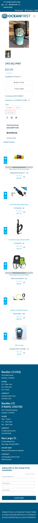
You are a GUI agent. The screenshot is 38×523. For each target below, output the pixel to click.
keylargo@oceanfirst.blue (11, 457)
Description (13, 128)
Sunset (18, 107)
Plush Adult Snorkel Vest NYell (19, 275)
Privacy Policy (8, 512)
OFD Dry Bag (19, 345)
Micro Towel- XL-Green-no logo (19, 169)
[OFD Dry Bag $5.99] (19, 339)
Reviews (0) (12, 133)
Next (33, 42)
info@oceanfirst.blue (13, 2)
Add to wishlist (20, 89)
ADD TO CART (19, 82)
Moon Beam (10, 112)
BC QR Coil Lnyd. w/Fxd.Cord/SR (19, 240)
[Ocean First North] (17, 16)
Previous (5, 42)
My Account (19, 10)
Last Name (6, 490)
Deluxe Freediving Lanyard (19, 310)
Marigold (9, 107)
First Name (6, 483)
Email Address (8, 476)
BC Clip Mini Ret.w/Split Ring (19, 204)
